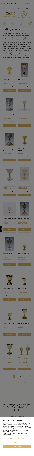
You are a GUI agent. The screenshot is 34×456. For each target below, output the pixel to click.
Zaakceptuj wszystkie (17, 446)
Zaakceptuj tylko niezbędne (17, 438)
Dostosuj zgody (17, 442)
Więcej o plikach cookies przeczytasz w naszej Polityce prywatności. (15, 433)
